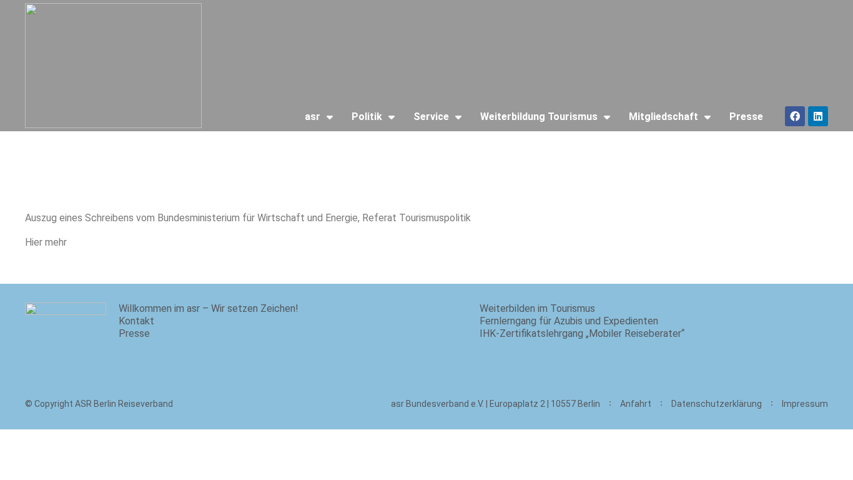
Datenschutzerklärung (716, 404)
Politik (367, 116)
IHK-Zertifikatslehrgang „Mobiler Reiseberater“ (582, 333)
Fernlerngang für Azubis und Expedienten (569, 321)
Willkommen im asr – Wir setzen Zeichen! (208, 308)
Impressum (805, 404)
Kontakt (136, 321)
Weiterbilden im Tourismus (537, 308)
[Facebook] (795, 116)
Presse (746, 116)
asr (312, 116)
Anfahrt (635, 404)
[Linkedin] (818, 116)
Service (431, 116)
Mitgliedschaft (663, 116)
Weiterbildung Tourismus (539, 116)
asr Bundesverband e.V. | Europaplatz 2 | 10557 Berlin (495, 404)
